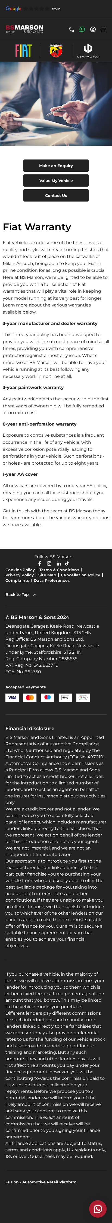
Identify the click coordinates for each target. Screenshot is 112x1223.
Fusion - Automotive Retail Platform (41, 1182)
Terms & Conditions (59, 569)
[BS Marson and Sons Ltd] (24, 29)
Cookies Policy (20, 569)
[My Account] (93, 29)
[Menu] (103, 28)
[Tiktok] (67, 563)
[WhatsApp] (82, 28)
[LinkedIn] (58, 563)
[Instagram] (49, 563)
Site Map (47, 575)
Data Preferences (52, 580)
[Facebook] (39, 563)
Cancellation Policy (80, 575)
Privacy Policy (19, 575)
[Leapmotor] (88, 51)
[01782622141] (71, 29)
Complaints (17, 580)
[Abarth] (56, 51)
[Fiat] (23, 51)
